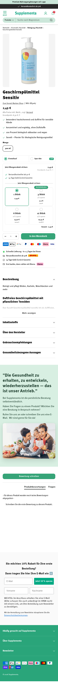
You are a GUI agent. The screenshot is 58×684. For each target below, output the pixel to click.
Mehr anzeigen (29, 313)
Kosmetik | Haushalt (18, 28)
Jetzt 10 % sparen (43, 581)
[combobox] (29, 20)
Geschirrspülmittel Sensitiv (12, 30)
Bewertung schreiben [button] (29, 476)
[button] (53, 13)
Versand (29, 112)
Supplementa (13, 674)
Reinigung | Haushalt (35, 28)
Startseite (6, 28)
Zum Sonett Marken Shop (13, 103)
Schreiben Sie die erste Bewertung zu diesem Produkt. (29, 505)
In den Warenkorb (38, 236)
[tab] (35, 487)
